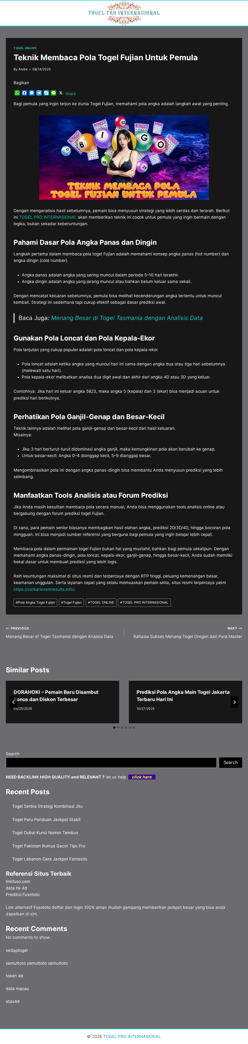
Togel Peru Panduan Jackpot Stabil (46, 819)
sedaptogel (17, 950)
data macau (17, 988)
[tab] (114, 727)
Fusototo (42, 907)
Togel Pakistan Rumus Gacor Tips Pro (48, 846)
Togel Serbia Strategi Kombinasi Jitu (47, 806)
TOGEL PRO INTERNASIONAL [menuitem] (48, 217)
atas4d (13, 1001)
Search (12, 753)
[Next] (234, 702)
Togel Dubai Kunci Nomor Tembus (45, 832)
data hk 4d (16, 888)
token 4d (14, 975)
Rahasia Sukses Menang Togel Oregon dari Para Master (187, 632)
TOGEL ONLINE (25, 48)
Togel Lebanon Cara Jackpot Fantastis (49, 859)
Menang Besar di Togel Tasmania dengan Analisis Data (127, 317)
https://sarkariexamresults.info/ (44, 589)
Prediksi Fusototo (22, 894)
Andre (23, 69)
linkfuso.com (18, 881)
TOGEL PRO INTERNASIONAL (144, 602)
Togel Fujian (71, 602)
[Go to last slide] (13, 702)
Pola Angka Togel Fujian (35, 602)
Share (70, 93)
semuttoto (16, 963)
